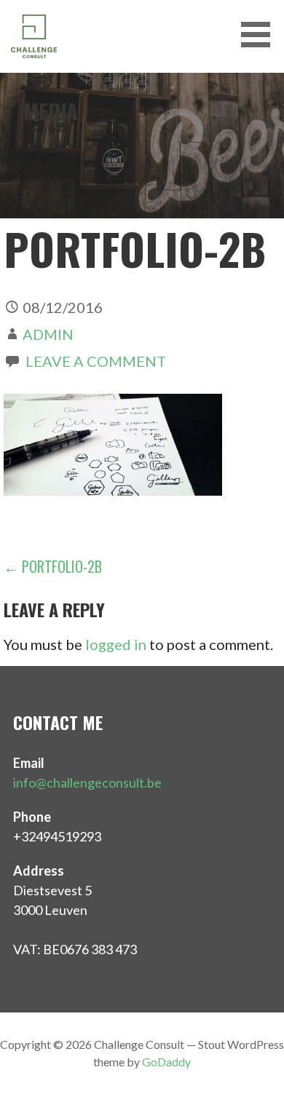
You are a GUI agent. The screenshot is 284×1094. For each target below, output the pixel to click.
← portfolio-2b (53, 566)
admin (48, 334)
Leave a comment (95, 361)
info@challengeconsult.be (87, 782)
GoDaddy (166, 1062)
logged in (115, 644)
